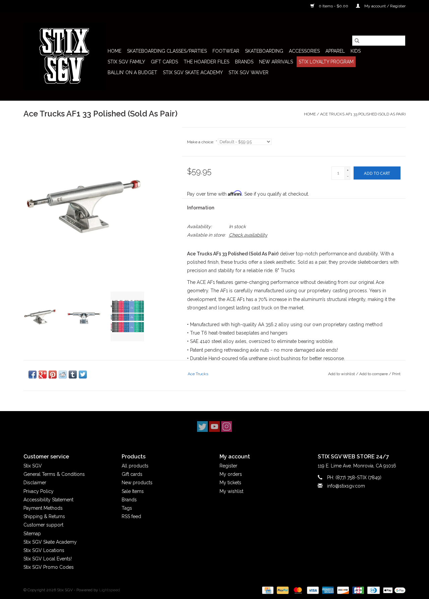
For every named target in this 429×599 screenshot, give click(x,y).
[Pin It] (53, 374)
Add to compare (374, 373)
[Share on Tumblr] (73, 374)
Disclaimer (34, 482)
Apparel (335, 51)
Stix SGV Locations (43, 550)
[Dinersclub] (372, 590)
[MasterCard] (297, 590)
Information (200, 207)
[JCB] (357, 590)
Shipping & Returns (44, 516)
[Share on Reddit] (63, 374)
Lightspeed (109, 590)
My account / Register (384, 6)
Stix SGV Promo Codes (48, 567)
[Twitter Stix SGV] (202, 426)
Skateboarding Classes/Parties (167, 51)
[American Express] (327, 590)
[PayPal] (282, 590)
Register (228, 465)
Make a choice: (202, 142)
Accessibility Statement (48, 499)
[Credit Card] (267, 590)
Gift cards (164, 61)
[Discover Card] (342, 590)
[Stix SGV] (64, 56)
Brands (244, 61)
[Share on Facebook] (32, 374)
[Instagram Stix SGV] (226, 426)
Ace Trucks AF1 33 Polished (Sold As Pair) (363, 114)
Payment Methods (43, 508)
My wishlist (231, 491)
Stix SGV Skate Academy (193, 72)
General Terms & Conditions (54, 474)
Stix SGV (32, 465)
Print (396, 373)
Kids (356, 51)
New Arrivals (276, 61)
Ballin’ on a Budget (132, 72)
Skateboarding (264, 51)
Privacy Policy (38, 491)
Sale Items (133, 491)
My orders (231, 474)
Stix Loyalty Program (326, 61)
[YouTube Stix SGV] (214, 426)
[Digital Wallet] (393, 590)
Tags (127, 508)
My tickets (230, 482)
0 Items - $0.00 (333, 6)
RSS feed (131, 516)
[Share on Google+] (43, 374)
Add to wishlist (342, 373)
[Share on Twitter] (83, 374)
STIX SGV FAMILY (126, 61)
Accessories (304, 51)
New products (137, 482)
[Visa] (312, 590)
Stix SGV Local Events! (47, 558)
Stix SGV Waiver (248, 72)
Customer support (43, 525)
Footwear (225, 51)
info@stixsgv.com (346, 486)
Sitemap (32, 533)
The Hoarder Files (206, 61)
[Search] (357, 40)
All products (135, 465)
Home (114, 51)
